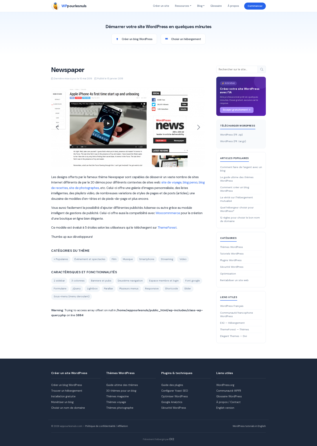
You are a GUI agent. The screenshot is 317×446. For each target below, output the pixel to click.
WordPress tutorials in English (249, 426)
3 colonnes (78, 280)
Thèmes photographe (119, 407)
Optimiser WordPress (174, 396)
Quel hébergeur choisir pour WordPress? (237, 209)
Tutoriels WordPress (232, 253)
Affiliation (122, 426)
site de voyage (171, 182)
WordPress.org (225, 385)
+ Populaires (61, 259)
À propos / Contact (228, 402)
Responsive (152, 288)
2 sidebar (59, 280)
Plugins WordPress (231, 260)
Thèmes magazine (117, 396)
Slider (187, 288)
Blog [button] (200, 6)
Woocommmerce (168, 213)
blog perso (190, 182)
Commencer (255, 6)
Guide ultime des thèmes (122, 385)
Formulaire (60, 288)
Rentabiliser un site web (234, 280)
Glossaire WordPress (229, 396)
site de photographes (84, 188)
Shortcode (171, 288)
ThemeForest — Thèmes (234, 329)
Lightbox (92, 288)
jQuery (77, 288)
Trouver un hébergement (66, 390)
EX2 (172, 439)
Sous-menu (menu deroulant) (72, 296)
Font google (192, 280)
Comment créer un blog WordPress (234, 189)
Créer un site (161, 6)
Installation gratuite (63, 396)
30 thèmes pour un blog (121, 390)
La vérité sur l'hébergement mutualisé (236, 199)
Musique (128, 259)
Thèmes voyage (116, 402)
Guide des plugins (172, 385)
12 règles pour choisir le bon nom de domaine (240, 219)
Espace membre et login (164, 280)
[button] (57, 127)
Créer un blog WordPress (66, 385)
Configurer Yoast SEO (174, 390)
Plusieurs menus (129, 288)
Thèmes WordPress (231, 247)
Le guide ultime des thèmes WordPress (237, 179)
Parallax (108, 288)
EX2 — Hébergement (232, 322)
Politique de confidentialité (100, 426)
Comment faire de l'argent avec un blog (241, 169)
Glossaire (216, 6)
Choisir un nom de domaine (68, 407)
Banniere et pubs (101, 280)
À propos (233, 6)
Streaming (167, 259)
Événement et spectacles (89, 259)
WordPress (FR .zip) (231, 134)
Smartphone (146, 259)
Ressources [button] (182, 6)
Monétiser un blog (62, 402)
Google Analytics (171, 402)
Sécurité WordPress (231, 266)
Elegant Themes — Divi (233, 336)
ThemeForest (167, 227)
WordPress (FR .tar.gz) (233, 141)
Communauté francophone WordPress (236, 314)
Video (183, 259)
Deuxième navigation (130, 280)
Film (114, 259)
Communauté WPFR (228, 390)
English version (225, 407)
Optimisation (228, 273)
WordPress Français (231, 306)
